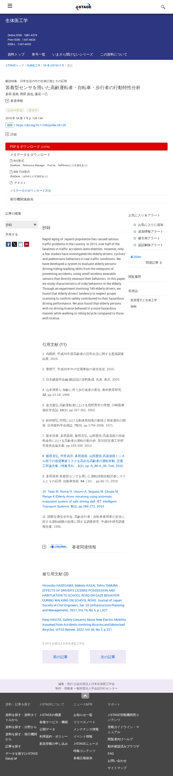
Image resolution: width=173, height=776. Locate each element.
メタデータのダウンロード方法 (30, 190)
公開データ (47, 729)
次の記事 (108, 656)
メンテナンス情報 (86, 729)
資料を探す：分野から (21, 727)
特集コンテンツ (84, 751)
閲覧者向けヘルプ (120, 739)
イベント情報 (82, 736)
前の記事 (60, 656)
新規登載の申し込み (53, 743)
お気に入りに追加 (150, 224)
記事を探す (13, 746)
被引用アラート (149, 238)
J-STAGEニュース (85, 743)
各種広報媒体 (82, 758)
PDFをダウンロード (30, 146)
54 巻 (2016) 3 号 (53, 65)
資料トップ (16, 54)
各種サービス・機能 (53, 722)
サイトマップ (117, 768)
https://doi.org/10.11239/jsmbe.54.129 (41, 125)
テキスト (20, 183)
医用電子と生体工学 (144, 300)
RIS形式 (19, 161)
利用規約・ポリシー (53, 736)
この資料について (113, 54)
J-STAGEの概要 (50, 715)
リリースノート (84, 722)
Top (85, 696)
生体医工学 (33, 65)
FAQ (111, 753)
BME (134, 306)
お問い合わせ (117, 760)
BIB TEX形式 (22, 172)
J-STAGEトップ (14, 65)
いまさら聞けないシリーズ (72, 54)
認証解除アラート (150, 245)
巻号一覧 (38, 54)
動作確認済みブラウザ (123, 746)
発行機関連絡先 (22, 199)
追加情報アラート (150, 231)
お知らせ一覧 (82, 715)
